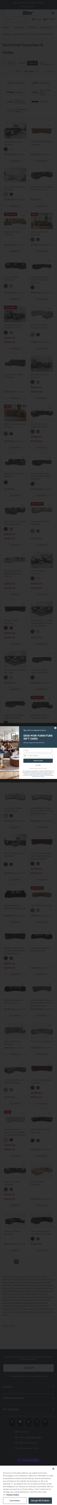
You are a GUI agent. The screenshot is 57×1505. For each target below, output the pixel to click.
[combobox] (26, 755)
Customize (15, 1500)
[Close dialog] (55, 728)
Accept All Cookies (40, 1500)
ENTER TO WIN (38, 760)
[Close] (53, 1469)
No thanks (38, 765)
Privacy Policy (12, 1495)
